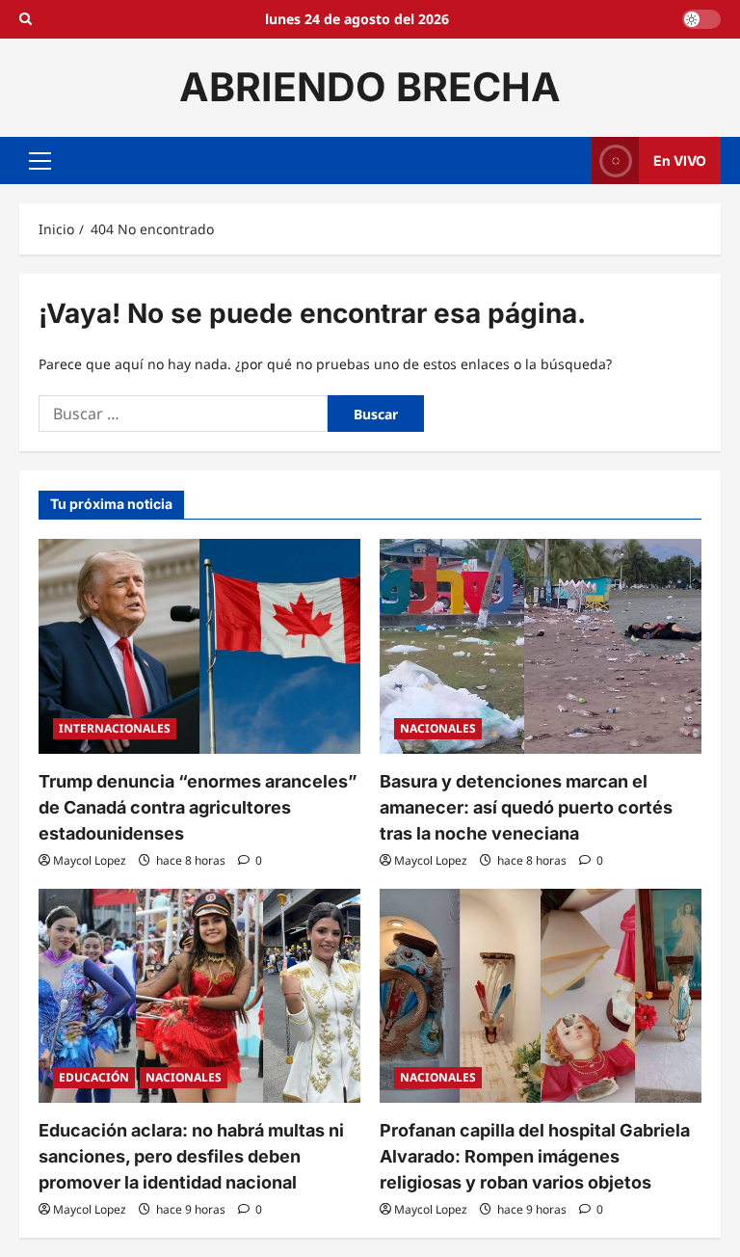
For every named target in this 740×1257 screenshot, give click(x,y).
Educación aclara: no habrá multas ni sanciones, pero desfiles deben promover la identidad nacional (191, 1156)
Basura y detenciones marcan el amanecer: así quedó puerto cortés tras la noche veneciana (526, 807)
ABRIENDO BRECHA (370, 87)
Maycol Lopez (89, 860)
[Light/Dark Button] (701, 19)
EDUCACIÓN (94, 1077)
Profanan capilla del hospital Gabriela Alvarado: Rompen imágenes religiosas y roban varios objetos (535, 1156)
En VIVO (679, 159)
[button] (40, 160)
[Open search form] (25, 19)
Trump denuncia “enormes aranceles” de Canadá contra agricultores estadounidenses (198, 807)
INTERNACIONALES (115, 728)
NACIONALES (438, 728)
